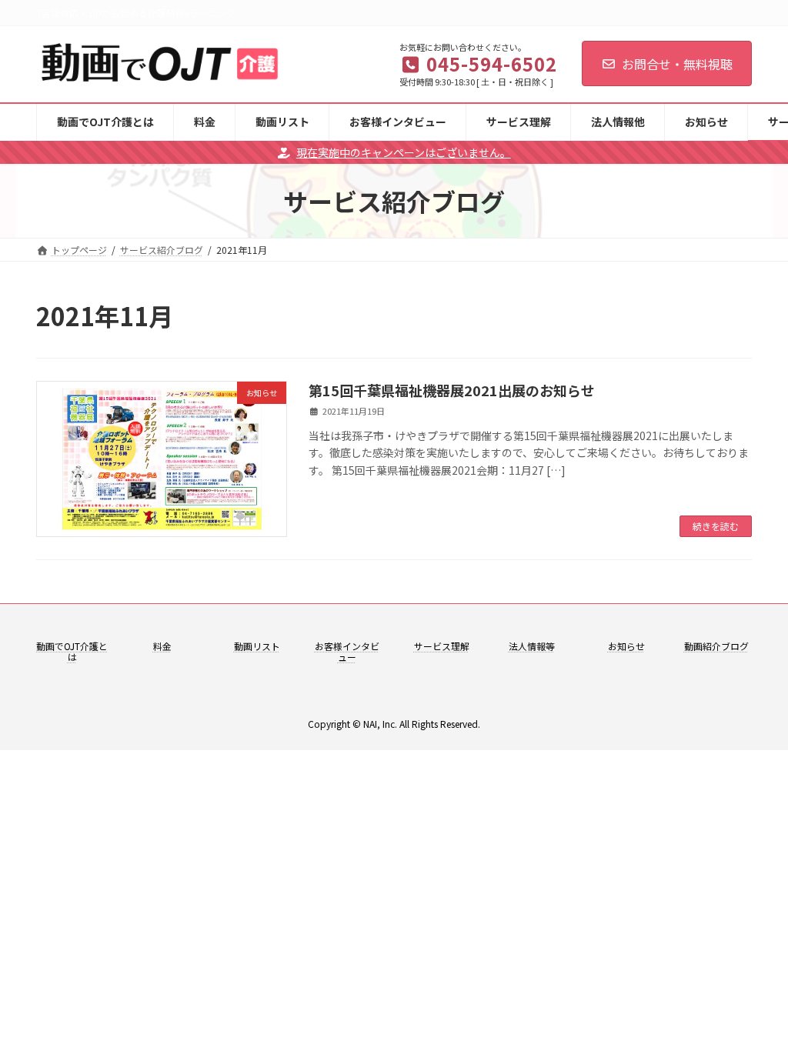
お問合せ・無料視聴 (677, 64)
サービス (432, 645)
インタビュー (358, 651)
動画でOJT (58, 645)
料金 (162, 645)
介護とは (88, 651)
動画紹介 (702, 645)
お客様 (328, 645)
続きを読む (716, 525)
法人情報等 (532, 645)
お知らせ (626, 645)
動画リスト (257, 645)
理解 (460, 645)
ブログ (735, 645)
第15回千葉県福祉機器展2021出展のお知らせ (452, 390)
